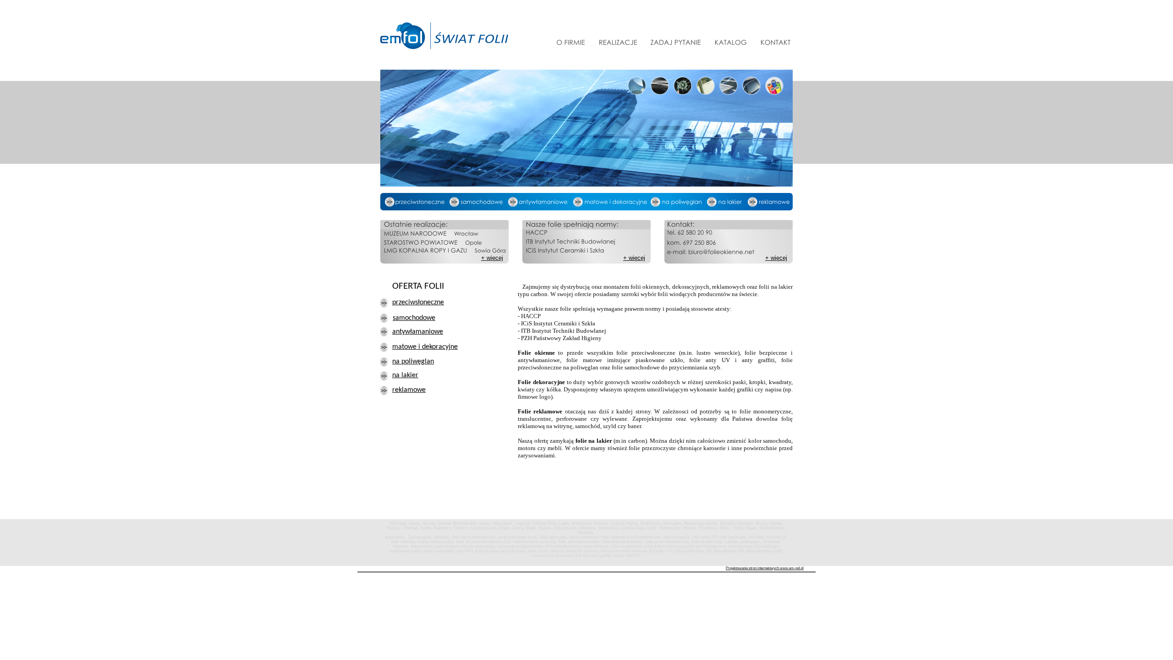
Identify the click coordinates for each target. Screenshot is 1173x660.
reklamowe (409, 390)
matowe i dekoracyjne (425, 347)
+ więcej (634, 257)
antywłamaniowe (417, 332)
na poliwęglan (413, 361)
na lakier (405, 375)
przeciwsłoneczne (418, 302)
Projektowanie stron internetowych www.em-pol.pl (765, 568)
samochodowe (414, 318)
